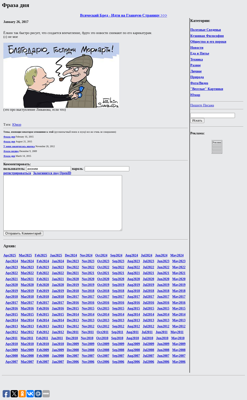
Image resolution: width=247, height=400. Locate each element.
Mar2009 (27, 350)
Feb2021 (43, 279)
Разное (195, 65)
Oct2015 (103, 308)
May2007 (178, 356)
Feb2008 (43, 356)
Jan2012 (58, 332)
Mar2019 (27, 291)
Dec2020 (73, 279)
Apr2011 (11, 338)
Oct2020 (103, 279)
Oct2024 (101, 255)
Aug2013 (133, 320)
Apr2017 (11, 302)
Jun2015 (163, 308)
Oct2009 (103, 344)
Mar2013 (27, 326)
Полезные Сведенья (205, 30)
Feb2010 (43, 344)
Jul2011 (147, 332)
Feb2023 (43, 267)
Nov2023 (88, 261)
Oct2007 (103, 356)
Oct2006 (103, 362)
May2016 (178, 302)
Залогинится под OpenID (52, 173)
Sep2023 (118, 261)
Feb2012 (43, 332)
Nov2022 (88, 267)
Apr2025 (9, 255)
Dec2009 (73, 344)
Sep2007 (118, 356)
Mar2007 (27, 362)
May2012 (178, 326)
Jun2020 (163, 279)
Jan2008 (58, 356)
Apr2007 (11, 362)
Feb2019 (43, 291)
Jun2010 (162, 338)
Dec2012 (73, 326)
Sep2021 (118, 273)
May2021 (178, 273)
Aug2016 (133, 302)
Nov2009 (88, 344)
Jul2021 (148, 273)
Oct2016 (103, 302)
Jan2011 (57, 338)
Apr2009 (11, 350)
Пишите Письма (202, 105)
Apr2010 (11, 344)
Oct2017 (103, 296)
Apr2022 (11, 273)
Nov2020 (88, 279)
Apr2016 (11, 308)
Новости (196, 47)
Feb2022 (43, 273)
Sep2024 (116, 255)
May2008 (178, 350)
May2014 (178, 314)
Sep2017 (118, 296)
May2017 (178, 296)
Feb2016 (43, 308)
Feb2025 (41, 255)
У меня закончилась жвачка (19, 146)
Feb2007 (43, 362)
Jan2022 (58, 273)
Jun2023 (163, 261)
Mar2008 (27, 356)
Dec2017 (73, 296)
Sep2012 (118, 326)
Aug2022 (133, 267)
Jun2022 (163, 267)
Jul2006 (148, 362)
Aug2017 (133, 296)
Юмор (195, 95)
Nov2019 (88, 285)
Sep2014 (118, 314)
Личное (196, 71)
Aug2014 (133, 314)
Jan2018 (58, 296)
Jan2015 (58, 314)
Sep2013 (118, 320)
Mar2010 (27, 344)
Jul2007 (148, 356)
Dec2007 (73, 356)
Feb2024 (43, 261)
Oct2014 (103, 314)
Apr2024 (11, 261)
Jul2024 (146, 255)
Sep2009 (118, 344)
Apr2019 (11, 291)
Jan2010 (58, 344)
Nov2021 (88, 273)
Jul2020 (148, 279)
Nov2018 (88, 291)
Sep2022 (118, 267)
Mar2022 (27, 273)
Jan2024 (58, 261)
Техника (196, 59)
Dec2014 (73, 314)
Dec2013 (73, 320)
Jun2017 (163, 296)
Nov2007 (88, 356)
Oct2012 (103, 326)
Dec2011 (73, 332)
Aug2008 (133, 350)
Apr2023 (11, 267)
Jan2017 (58, 302)
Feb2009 (43, 350)
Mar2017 (27, 302)
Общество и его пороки (208, 41)
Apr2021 (11, 279)
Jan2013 (58, 326)
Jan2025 (56, 255)
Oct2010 (102, 338)
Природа (197, 77)
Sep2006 (118, 362)
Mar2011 (27, 338)
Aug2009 (133, 344)
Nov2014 (88, 314)
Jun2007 (163, 356)
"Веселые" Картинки (206, 89)
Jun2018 (163, 291)
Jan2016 (58, 308)
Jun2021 (163, 273)
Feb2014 (43, 320)
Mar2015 (27, 314)
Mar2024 (27, 261)
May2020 (178, 279)
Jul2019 (148, 285)
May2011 (177, 332)
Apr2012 (11, 332)
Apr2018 (11, 296)
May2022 (178, 267)
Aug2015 (133, 308)
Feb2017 (43, 302)
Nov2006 (88, 362)
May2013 (178, 320)
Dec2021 (73, 273)
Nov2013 (88, 320)
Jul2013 (148, 320)
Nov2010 (87, 338)
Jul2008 (148, 350)
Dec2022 (73, 267)
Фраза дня (9, 136)
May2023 (178, 261)
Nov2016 (88, 302)
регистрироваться (17, 173)
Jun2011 (162, 332)
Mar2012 (27, 332)
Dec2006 (73, 362)
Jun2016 (163, 302)
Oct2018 (103, 291)
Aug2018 (133, 291)
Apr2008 (11, 356)
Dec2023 (73, 261)
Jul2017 (148, 296)
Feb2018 (43, 296)
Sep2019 (118, 285)
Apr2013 (11, 326)
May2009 (178, 344)
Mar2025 (25, 255)
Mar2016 (27, 308)
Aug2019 (133, 285)
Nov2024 (86, 255)
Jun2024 (161, 255)
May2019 (178, 285)
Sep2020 (118, 279)
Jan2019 (58, 291)
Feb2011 (42, 338)
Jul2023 (148, 261)
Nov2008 (88, 350)
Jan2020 (58, 285)
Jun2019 (163, 285)
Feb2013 (43, 326)
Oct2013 (103, 320)
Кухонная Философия (207, 36)
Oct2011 (103, 332)
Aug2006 (133, 362)
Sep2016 (118, 302)
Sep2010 (117, 338)
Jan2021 (58, 279)
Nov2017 (88, 296)
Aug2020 (133, 279)
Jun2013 (163, 320)
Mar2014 (27, 320)
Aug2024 (131, 255)
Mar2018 (27, 296)
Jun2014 (163, 314)
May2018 (178, 291)
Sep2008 (118, 350)
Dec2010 (72, 338)
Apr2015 (11, 314)
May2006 (178, 362)
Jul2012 (148, 326)
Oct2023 (103, 261)
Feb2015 (43, 314)
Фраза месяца (11, 151)
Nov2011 (88, 332)
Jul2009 (148, 344)
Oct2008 (103, 350)
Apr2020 (11, 285)
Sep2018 (118, 291)
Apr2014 (11, 320)
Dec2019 (73, 285)
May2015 (178, 308)
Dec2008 (73, 350)
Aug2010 (132, 338)
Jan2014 (58, 320)
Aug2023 (133, 261)
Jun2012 (163, 326)
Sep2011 (117, 332)
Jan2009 (58, 350)
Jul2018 (148, 291)
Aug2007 (133, 356)
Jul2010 (147, 338)
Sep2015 (118, 308)
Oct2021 (103, 273)
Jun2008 (163, 350)
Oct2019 (103, 285)
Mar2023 (27, 267)
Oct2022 (103, 267)
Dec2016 (73, 302)
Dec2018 (73, 291)
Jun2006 (163, 362)
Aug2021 (133, 273)
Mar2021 (27, 279)
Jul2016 (148, 302)
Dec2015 (73, 308)
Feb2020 (43, 285)
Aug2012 (133, 326)
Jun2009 (163, 344)
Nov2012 (88, 326)
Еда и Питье (199, 53)
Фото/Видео (199, 83)
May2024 (177, 255)
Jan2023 (58, 267)
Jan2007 (58, 362)
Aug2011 (132, 332)
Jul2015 (148, 308)
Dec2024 (71, 255)
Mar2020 (27, 285)
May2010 (178, 338)
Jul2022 (148, 267)
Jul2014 (148, 314)
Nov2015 (88, 308)
